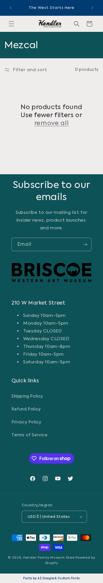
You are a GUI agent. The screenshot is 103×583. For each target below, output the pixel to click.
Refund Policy (26, 409)
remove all (51, 123)
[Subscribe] (85, 244)
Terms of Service (29, 434)
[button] (11, 24)
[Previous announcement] (10, 7)
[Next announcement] (92, 7)
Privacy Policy (26, 422)
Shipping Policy (27, 396)
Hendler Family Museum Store (49, 557)
